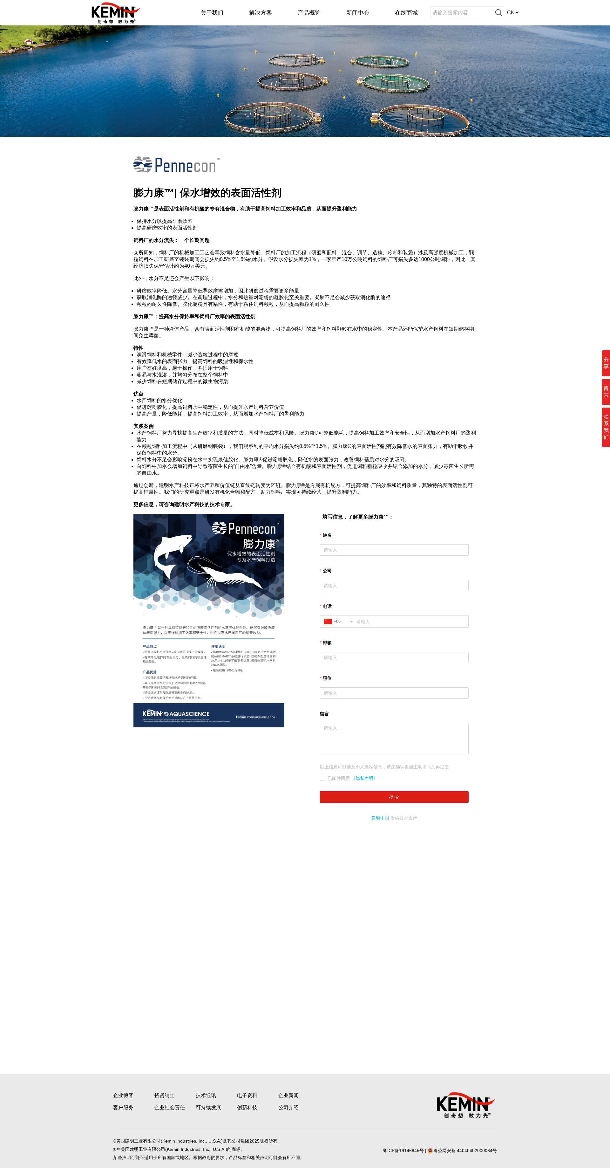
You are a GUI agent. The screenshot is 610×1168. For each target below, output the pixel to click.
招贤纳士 (164, 1095)
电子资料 (247, 1095)
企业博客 (123, 1095)
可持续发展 (208, 1107)
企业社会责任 (169, 1107)
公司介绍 (288, 1107)
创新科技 (247, 1107)
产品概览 (309, 13)
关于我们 (211, 13)
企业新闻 (288, 1095)
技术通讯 (206, 1095)
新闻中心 (357, 13)
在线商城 (406, 13)
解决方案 (260, 13)
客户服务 (123, 1107)
